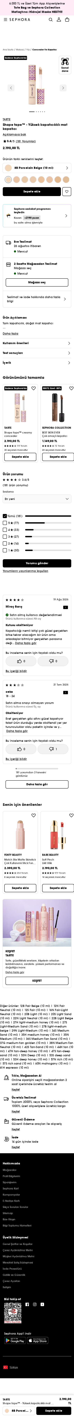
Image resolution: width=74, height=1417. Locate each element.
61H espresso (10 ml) (14, 1067)
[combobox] (37, 499)
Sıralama (8, 491)
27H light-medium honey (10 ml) (36, 1022)
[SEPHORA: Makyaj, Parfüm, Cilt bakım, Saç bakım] (20, 19)
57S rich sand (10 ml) (17, 1063)
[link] (37, 563)
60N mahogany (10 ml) (51, 1063)
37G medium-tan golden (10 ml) (23, 1043)
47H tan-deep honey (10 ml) (28, 1051)
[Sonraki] (63, 87)
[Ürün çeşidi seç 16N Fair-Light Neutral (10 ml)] (41, 179)
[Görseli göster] (36, 85)
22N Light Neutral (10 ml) (30, 1018)
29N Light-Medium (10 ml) (30, 1030)
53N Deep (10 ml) (33, 1055)
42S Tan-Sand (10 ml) (39, 1047)
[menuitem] (59, 19)
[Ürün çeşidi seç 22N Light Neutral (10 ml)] (66, 179)
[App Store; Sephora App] (37, 1340)
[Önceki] (11, 87)
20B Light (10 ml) (36, 1014)
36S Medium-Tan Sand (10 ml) (47, 1038)
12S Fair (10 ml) (34, 1010)
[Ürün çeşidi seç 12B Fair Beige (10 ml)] (16, 179)
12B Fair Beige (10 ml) (35, 1006)
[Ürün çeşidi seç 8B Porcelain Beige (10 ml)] (8, 179)
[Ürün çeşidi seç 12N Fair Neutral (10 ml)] (24, 179)
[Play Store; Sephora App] (15, 1340)
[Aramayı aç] (50, 19)
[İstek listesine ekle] (33, 388)
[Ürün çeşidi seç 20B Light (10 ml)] (49, 179)
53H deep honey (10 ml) (30, 1059)
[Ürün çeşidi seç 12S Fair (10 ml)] (33, 179)
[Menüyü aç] (5, 19)
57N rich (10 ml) (62, 1059)
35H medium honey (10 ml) (40, 1034)
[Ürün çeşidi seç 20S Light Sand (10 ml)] (57, 179)
